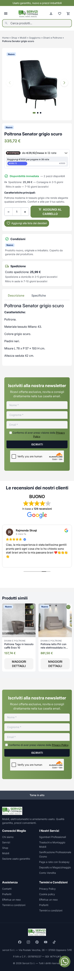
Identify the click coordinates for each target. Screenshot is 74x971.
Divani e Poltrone (52, 37)
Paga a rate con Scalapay (54, 861)
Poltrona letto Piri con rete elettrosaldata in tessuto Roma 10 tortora (55, 648)
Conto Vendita (47, 872)
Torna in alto (37, 795)
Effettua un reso (11, 899)
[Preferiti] (59, 13)
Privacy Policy (60, 744)
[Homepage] (28, 14)
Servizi (6, 842)
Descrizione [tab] (16, 295)
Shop (14, 37)
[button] (64, 82)
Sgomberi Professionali (52, 836)
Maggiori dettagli (19, 664)
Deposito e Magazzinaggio (55, 867)
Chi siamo (7, 836)
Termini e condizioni (13, 905)
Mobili (23, 37)
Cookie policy (47, 894)
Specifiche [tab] (38, 295)
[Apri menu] (5, 13)
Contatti (6, 888)
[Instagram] (28, 942)
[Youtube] (45, 942)
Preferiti (6, 894)
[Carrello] (68, 13)
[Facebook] (20, 942)
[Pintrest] (37, 942)
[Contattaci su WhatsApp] (64, 961)
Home (5, 37)
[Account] (51, 13)
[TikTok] (54, 942)
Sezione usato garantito (16, 858)
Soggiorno (35, 37)
